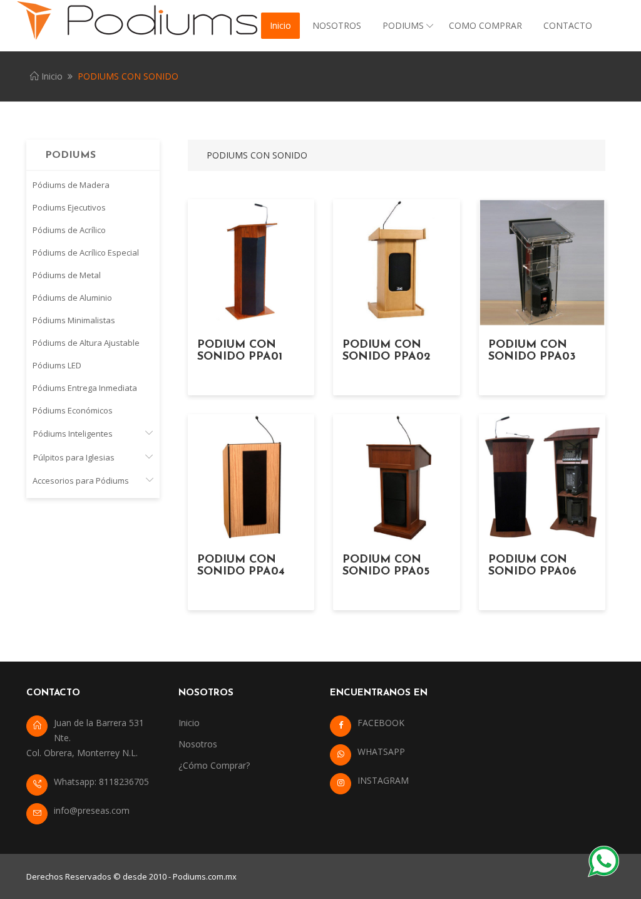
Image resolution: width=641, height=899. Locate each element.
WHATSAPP (381, 751)
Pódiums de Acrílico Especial (86, 252)
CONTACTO (567, 25)
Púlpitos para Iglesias (74, 457)
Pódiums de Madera (71, 184)
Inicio (280, 25)
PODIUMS (403, 25)
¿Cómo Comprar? (214, 765)
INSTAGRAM (383, 780)
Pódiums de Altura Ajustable (86, 342)
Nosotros (197, 744)
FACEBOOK (380, 723)
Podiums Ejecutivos (69, 207)
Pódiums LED (57, 365)
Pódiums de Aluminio (72, 297)
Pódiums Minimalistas (74, 320)
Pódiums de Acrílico (69, 230)
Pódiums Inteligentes (73, 433)
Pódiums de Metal (67, 275)
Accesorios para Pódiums (81, 480)
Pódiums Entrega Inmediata (85, 387)
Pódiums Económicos (73, 410)
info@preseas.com (92, 810)
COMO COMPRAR (485, 25)
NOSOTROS (336, 25)
